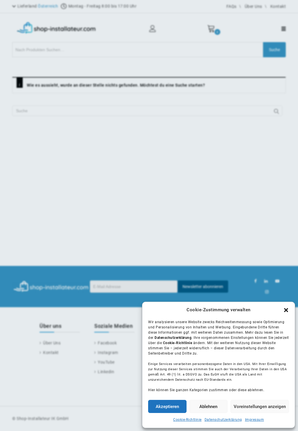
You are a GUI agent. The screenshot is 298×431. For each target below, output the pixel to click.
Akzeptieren (167, 406)
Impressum (254, 420)
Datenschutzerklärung (223, 420)
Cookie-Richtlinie (187, 420)
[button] (286, 310)
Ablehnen (208, 406)
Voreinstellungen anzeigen (260, 406)
